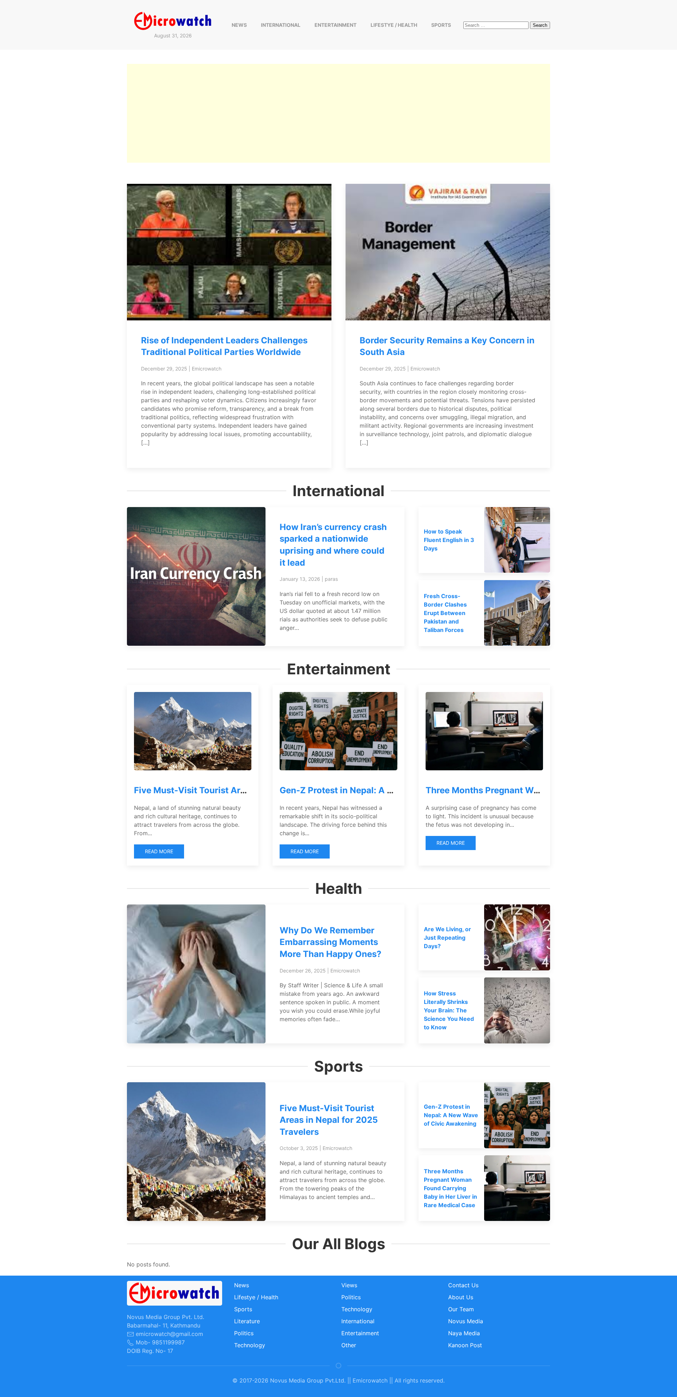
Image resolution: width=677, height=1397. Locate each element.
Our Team (461, 1309)
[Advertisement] (338, 113)
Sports (441, 25)
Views (349, 1285)
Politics (244, 1333)
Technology (249, 1345)
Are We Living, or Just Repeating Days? (447, 938)
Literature (247, 1321)
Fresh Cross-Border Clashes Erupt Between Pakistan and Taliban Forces (445, 612)
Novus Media (465, 1321)
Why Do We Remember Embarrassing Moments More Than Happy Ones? (331, 942)
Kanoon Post (465, 1345)
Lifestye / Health (394, 25)
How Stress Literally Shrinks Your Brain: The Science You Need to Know (449, 1010)
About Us (460, 1297)
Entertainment (335, 25)
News (239, 25)
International (280, 25)
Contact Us (463, 1285)
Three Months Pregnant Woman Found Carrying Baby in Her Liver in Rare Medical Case (450, 1188)
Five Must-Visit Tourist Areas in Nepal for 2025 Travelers (329, 1120)
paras (331, 579)
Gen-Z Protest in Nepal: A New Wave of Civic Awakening (396, 790)
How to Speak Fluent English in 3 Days (449, 540)
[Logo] (173, 20)
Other (348, 1345)
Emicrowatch (206, 369)
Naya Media (464, 1333)
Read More (159, 851)
